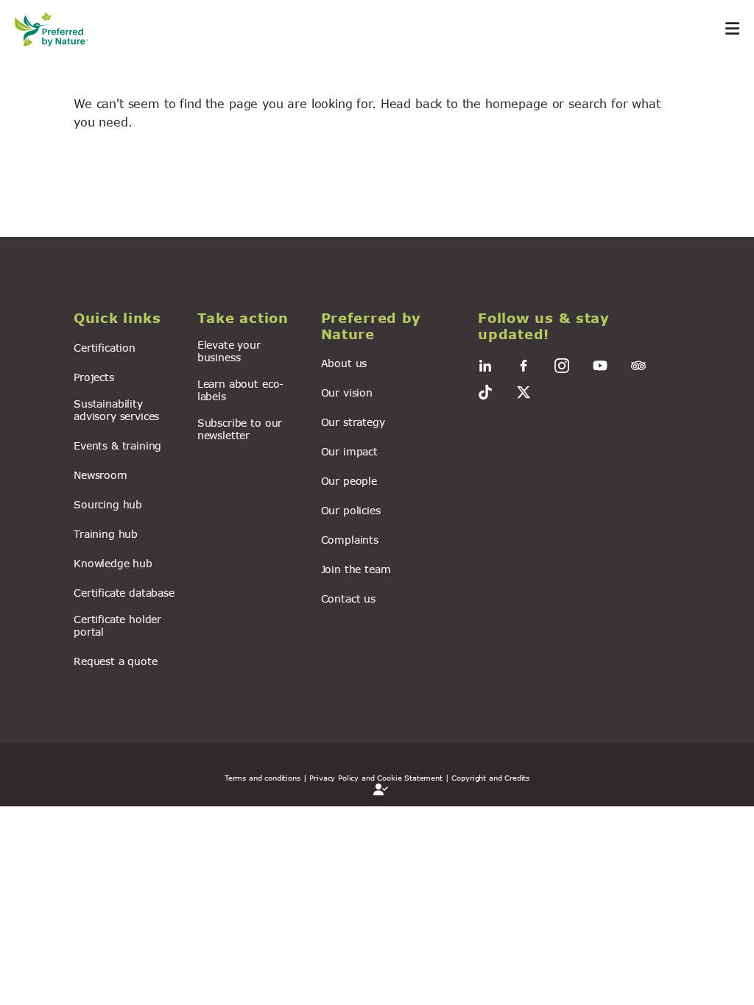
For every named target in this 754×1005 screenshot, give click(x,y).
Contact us (348, 598)
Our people (349, 481)
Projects (94, 377)
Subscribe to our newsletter (239, 428)
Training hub (106, 534)
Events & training (117, 445)
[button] (127, 318)
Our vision (347, 392)
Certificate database (124, 592)
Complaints (349, 539)
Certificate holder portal (117, 625)
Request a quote (116, 661)
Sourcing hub (108, 504)
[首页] (59, 29)
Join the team (356, 569)
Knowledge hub (113, 563)
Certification (104, 347)
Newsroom (100, 475)
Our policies (351, 510)
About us (344, 363)
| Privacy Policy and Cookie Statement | (376, 777)
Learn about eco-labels (240, 389)
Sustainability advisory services (116, 409)
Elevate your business (229, 350)
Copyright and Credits (490, 777)
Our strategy (353, 422)
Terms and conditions (262, 777)
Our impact (349, 451)
